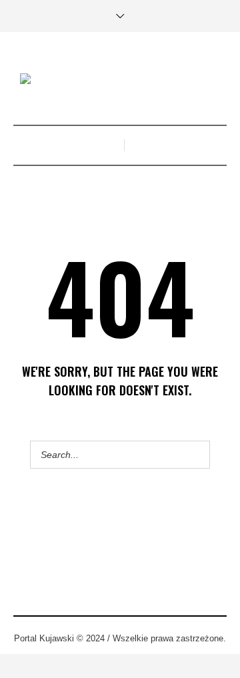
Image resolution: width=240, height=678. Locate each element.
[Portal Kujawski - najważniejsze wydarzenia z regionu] (120, 80)
